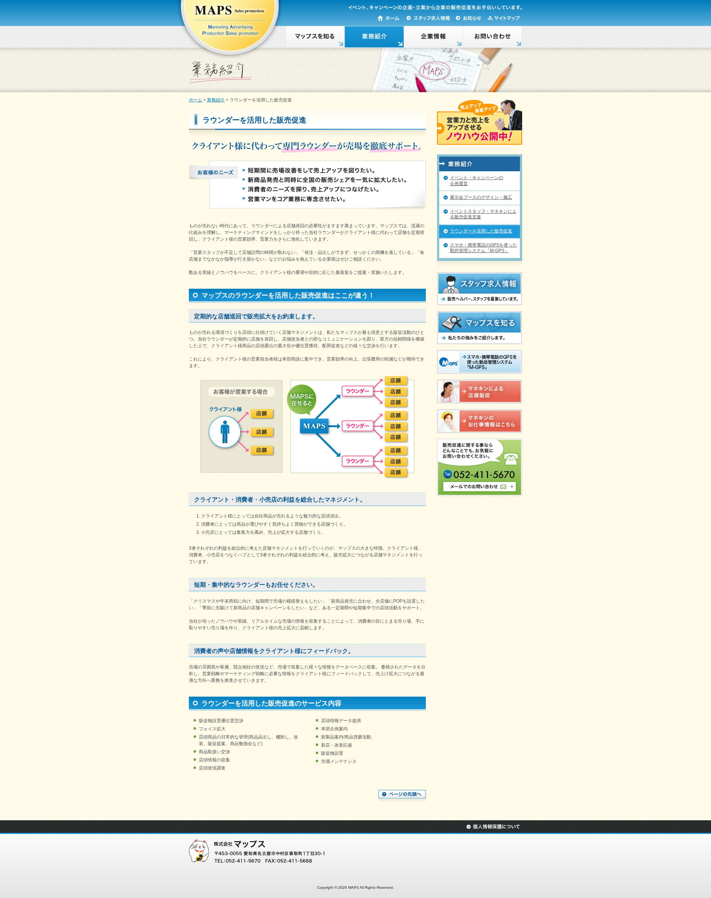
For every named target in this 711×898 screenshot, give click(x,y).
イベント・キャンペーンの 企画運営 (476, 180)
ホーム (195, 100)
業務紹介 (216, 100)
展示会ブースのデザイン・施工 (481, 197)
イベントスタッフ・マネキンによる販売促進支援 (483, 214)
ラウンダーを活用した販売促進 (481, 231)
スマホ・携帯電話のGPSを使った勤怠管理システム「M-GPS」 (483, 248)
